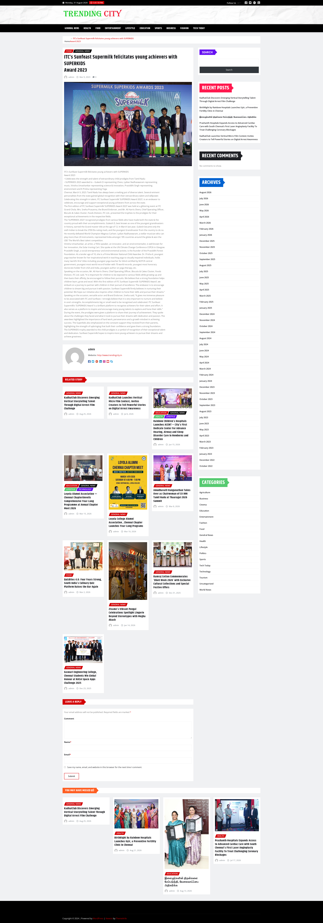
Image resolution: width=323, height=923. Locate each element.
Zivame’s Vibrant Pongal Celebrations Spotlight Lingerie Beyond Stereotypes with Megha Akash (127, 614)
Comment (69, 718)
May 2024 (204, 356)
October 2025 (205, 253)
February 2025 (206, 301)
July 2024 (203, 344)
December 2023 (206, 387)
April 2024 (204, 362)
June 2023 (204, 423)
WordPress (98, 918)
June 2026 (204, 204)
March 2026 (205, 222)
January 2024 (205, 381)
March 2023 (205, 441)
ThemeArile (121, 918)
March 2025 (205, 295)
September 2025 (207, 259)
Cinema (203, 504)
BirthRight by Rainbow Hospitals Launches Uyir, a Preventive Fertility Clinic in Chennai (135, 841)
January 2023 (205, 454)
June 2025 (204, 277)
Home (67, 41)
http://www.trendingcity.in (109, 355)
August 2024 (205, 338)
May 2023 (204, 429)
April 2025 (204, 289)
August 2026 (205, 192)
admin (71, 77)
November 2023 (207, 393)
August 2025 (205, 265)
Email (67, 754)
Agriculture (204, 492)
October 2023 (205, 399)
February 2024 (206, 374)
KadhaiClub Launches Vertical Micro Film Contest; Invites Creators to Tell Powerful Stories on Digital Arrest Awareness (127, 403)
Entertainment (113, 28)
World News (205, 589)
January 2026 (205, 235)
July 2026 (203, 198)
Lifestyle (130, 28)
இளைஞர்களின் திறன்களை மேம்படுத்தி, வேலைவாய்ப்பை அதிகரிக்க (227, 117)
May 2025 (204, 283)
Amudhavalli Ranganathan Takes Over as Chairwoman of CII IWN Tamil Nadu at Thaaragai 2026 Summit (172, 495)
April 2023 (204, 435)
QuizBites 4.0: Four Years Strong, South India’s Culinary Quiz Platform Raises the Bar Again (83, 583)
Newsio (109, 918)
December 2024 (206, 314)
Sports (158, 28)
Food (98, 28)
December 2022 (206, 460)
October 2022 (205, 466)
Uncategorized (206, 583)
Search (207, 52)
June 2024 (204, 350)
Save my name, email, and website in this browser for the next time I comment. (104, 767)
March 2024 (205, 368)
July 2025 (203, 271)
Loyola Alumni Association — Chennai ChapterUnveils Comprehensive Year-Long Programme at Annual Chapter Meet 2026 (81, 501)
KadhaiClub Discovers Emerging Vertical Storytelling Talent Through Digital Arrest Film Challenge (82, 403)
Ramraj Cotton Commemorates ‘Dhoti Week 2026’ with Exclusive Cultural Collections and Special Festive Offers (172, 582)
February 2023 (206, 447)
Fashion (184, 28)
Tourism (203, 577)
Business (171, 28)
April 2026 (204, 216)
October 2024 (205, 326)
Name (67, 742)
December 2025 (206, 241)
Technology (205, 571)
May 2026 (204, 210)
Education (145, 28)
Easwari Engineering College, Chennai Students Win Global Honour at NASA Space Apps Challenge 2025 (80, 677)
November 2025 (207, 247)
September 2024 (207, 332)
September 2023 (207, 405)
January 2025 (205, 307)
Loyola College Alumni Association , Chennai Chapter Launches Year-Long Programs (126, 522)
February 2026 (206, 228)
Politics (202, 553)
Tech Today (199, 28)
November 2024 (207, 320)
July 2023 (203, 417)
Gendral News (72, 28)
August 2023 (205, 411)
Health (87, 28)
